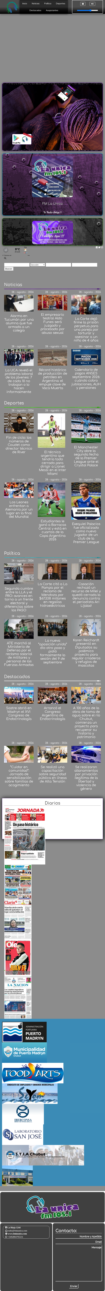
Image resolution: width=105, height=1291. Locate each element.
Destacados (35, 10)
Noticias (36, 3)
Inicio (24, 3)
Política (47, 3)
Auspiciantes (52, 10)
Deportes (60, 3)
